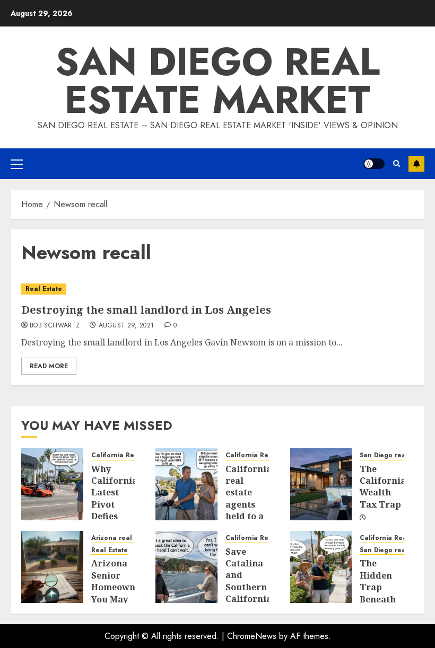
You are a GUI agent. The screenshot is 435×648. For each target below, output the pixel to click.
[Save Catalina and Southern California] (186, 567)
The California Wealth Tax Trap (383, 486)
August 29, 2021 (126, 326)
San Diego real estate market (217, 80)
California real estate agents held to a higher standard (248, 504)
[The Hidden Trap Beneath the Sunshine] (321, 567)
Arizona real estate (122, 538)
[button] (17, 163)
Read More (49, 366)
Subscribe (416, 164)
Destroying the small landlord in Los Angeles (146, 310)
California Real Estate (126, 455)
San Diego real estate (395, 455)
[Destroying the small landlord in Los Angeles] (217, 289)
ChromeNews (251, 636)
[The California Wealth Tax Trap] (321, 484)
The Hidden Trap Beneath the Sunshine (380, 592)
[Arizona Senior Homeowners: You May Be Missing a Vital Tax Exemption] (52, 567)
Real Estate (43, 289)
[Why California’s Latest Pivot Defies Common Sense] (52, 484)
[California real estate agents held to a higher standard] (186, 484)
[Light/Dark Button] (374, 163)
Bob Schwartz (55, 326)
